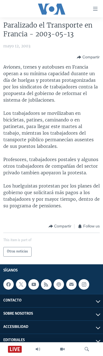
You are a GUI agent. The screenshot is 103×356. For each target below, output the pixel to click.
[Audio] (38, 349)
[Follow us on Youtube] (33, 284)
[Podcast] (59, 284)
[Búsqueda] (87, 349)
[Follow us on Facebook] (8, 284)
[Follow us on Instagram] (84, 284)
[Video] (62, 349)
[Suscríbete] (71, 284)
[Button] (88, 57)
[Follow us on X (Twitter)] (21, 284)
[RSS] (46, 284)
